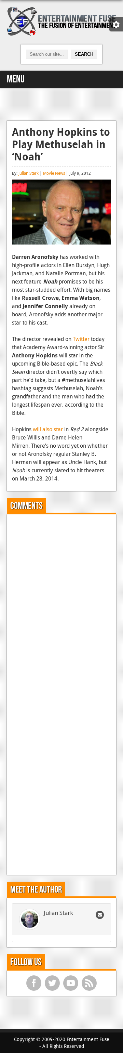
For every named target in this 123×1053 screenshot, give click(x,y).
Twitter (81, 339)
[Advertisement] (61, 103)
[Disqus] (61, 604)
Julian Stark (28, 173)
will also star (48, 429)
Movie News (54, 173)
